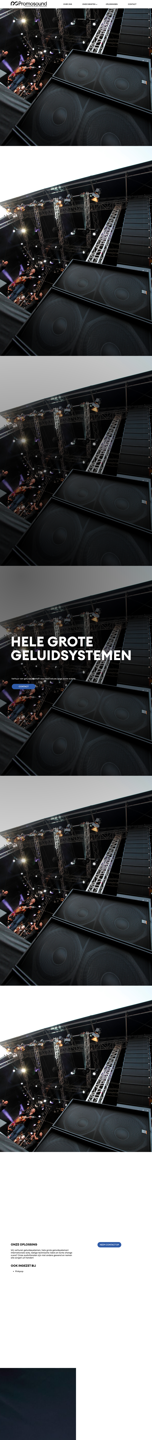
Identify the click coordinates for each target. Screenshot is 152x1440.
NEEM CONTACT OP (109, 1244)
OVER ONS (67, 4)
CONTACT (132, 4)
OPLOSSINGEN (112, 4)
